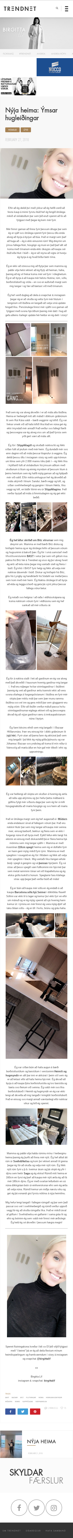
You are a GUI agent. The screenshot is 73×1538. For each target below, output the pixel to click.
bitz (22, 1397)
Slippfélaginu (53, 489)
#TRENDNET (25, 53)
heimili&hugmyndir (54, 1397)
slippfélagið (27, 1402)
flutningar (31, 1397)
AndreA (41, 53)
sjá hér (11, 735)
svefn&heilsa (41, 1402)
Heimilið (12, 130)
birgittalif (49, 1380)
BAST (30, 556)
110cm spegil (25, 847)
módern (8, 1402)
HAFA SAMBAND (56, 1531)
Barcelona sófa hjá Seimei (30, 892)
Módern (62, 819)
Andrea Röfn (58, 53)
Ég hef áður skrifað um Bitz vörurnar (31, 540)
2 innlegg (53, 1408)
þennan (43, 863)
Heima (41, 1397)
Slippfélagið (24, 445)
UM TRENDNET (12, 1531)
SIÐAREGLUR (33, 1531)
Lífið (26, 130)
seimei (17, 1402)
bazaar (15, 1397)
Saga (27, 1173)
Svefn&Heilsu (21, 1161)
